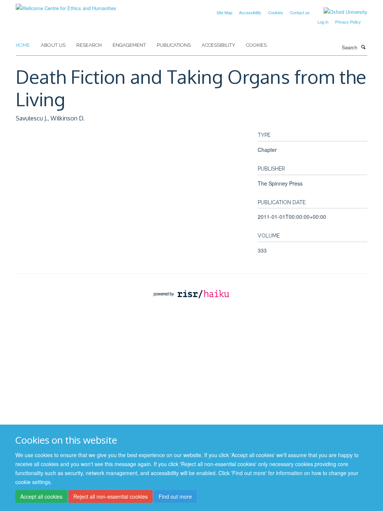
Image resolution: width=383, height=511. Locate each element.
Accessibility (250, 12)
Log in (323, 22)
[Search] (363, 47)
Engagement (129, 45)
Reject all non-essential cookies (110, 496)
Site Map (224, 12)
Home (23, 45)
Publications (174, 45)
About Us (53, 45)
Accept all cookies (41, 496)
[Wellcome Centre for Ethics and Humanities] (66, 5)
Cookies (275, 12)
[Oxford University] (339, 11)
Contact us (300, 12)
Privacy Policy (348, 22)
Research (89, 45)
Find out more (175, 496)
